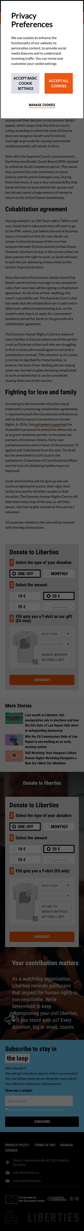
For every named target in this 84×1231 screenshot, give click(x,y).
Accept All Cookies (58, 83)
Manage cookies (42, 105)
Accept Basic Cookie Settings (25, 83)
